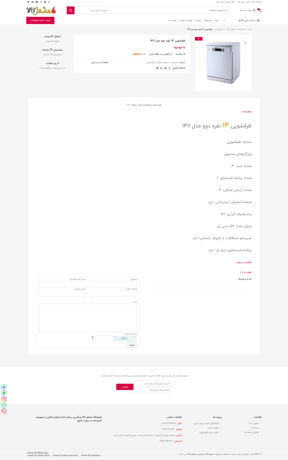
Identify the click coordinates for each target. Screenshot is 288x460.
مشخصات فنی (144, 104)
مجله (227, 2)
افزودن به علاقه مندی (159, 54)
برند (217, 2)
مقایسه (179, 54)
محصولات (242, 29)
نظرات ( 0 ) (131, 104)
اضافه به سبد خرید (99, 62)
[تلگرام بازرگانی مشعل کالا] (4, 386)
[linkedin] (161, 68)
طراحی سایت (213, 427)
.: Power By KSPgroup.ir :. (38, 453)
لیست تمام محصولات (40, 20)
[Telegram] (45, 2)
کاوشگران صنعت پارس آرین (206, 423)
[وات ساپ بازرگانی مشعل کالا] (4, 392)
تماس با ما (254, 423)
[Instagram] (41, 2)
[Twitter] (28, 2)
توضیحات (157, 104)
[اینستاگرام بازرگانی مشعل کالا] (4, 398)
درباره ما (255, 427)
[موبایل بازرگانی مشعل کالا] (4, 404)
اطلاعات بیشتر (244, 262)
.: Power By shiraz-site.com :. (65, 455)
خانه (233, 2)
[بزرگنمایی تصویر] (245, 43)
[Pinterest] (32, 2)
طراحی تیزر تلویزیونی (209, 432)
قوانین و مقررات (251, 432)
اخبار (222, 2)
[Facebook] (169, 68)
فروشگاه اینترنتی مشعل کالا (200, 454)
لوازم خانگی (230, 29)
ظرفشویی (218, 29)
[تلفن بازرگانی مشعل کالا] (4, 410)
